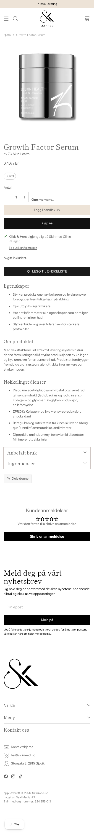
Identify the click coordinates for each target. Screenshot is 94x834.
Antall (8, 187)
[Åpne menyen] (6, 18)
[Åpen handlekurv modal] (86, 18)
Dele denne (20, 478)
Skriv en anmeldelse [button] (47, 536)
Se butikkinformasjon (23, 247)
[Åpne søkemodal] (15, 18)
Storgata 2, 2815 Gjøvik (28, 763)
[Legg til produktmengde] (24, 197)
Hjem (7, 35)
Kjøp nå (47, 223)
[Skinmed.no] (47, 18)
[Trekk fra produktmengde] (8, 197)
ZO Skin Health (18, 154)
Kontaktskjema (22, 747)
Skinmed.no (40, 793)
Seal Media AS (25, 797)
